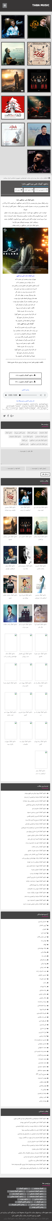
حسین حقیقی (42, 975)
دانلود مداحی (39, 1199)
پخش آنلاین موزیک (19, 432)
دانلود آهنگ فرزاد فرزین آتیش (37, 877)
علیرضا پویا (43, 1009)
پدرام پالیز (43, 960)
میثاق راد (44, 1089)
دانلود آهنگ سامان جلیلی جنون (37, 835)
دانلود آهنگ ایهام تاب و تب (38, 873)
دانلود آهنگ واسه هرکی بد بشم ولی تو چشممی (32, 1134)
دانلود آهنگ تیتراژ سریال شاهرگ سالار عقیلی (32, 1153)
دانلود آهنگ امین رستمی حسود (37, 812)
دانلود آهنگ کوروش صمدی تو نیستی (35, 1157)
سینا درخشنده (42, 1002)
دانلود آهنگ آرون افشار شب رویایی (35, 854)
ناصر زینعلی (43, 1097)
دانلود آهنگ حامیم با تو (39, 808)
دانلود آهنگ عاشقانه (15, 436)
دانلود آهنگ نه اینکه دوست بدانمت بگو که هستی (31, 1126)
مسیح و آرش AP (41, 1074)
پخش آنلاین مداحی (37, 1205)
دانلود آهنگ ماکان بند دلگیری (38, 1160)
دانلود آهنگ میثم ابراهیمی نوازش (36, 824)
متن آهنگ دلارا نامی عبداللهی (39, 444)
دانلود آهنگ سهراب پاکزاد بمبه (37, 892)
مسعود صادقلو (42, 1070)
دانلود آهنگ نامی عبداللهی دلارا (35, 184)
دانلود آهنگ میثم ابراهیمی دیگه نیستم (34, 1145)
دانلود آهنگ (27, 190)
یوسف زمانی (43, 1101)
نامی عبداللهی (23, 200)
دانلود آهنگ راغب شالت (39, 847)
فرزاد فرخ (43, 1028)
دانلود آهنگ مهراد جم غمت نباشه (36, 881)
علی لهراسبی (43, 1021)
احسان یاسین (42, 921)
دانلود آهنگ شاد (17, 1194)
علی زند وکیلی (42, 1017)
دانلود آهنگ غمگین (16, 1197)
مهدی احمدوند (42, 1078)
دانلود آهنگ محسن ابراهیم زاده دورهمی (34, 828)
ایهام (45, 944)
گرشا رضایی (43, 1036)
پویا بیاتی (44, 963)
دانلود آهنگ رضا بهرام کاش (38, 885)
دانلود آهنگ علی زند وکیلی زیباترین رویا (34, 1130)
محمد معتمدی (42, 1063)
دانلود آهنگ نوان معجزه (39, 1149)
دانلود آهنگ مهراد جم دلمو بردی (37, 866)
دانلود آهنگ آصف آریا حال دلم (37, 839)
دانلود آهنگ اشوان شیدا (39, 870)
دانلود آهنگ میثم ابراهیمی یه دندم (36, 896)
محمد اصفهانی (42, 1047)
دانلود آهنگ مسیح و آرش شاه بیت (36, 820)
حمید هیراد (43, 979)
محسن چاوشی (42, 1044)
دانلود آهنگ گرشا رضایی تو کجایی (36, 805)
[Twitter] (4, 416)
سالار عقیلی (43, 998)
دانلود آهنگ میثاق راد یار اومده (37, 862)
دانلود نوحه (24, 1199)
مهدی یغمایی (43, 1086)
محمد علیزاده (42, 1059)
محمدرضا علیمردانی (40, 1051)
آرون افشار (43, 925)
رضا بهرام (44, 986)
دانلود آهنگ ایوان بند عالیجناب (37, 889)
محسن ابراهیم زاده (40, 1040)
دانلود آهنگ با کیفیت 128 (24, 375)
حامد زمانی (43, 967)
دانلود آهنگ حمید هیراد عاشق (37, 850)
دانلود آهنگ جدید (28, 436)
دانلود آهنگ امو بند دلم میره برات (36, 843)
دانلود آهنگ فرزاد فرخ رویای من (37, 831)
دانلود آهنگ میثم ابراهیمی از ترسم (35, 797)
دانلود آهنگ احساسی (41, 436)
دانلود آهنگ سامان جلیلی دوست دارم (35, 904)
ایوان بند (44, 941)
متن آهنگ (24, 440)
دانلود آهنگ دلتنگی (36, 1194)
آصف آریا (44, 933)
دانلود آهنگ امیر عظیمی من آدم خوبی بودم (33, 1122)
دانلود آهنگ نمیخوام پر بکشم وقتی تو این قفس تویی (30, 1118)
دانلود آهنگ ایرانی (9, 1218)
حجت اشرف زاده (41, 971)
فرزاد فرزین (43, 1032)
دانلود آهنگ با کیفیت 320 (24, 382)
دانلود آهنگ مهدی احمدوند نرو (37, 900)
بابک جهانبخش (42, 948)
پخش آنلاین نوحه (37, 1207)
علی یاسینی (43, 1025)
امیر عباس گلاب (42, 937)
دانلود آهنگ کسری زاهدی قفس (37, 816)
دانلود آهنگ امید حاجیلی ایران (37, 1141)
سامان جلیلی (43, 994)
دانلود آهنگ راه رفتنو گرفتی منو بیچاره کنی (33, 1168)
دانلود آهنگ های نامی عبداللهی (38, 440)
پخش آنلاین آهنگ (32, 432)
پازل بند (44, 956)
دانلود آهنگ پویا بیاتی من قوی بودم (36, 793)
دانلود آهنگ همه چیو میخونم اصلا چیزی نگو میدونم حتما (29, 1164)
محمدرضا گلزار (42, 1055)
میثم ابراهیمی (42, 1093)
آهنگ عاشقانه (43, 432)
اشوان (45, 929)
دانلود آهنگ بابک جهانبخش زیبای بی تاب (34, 858)
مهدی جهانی (43, 1082)
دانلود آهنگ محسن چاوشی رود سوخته (35, 801)
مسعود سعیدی (42, 1067)
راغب (45, 983)
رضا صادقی (43, 990)
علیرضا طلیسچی (42, 1013)
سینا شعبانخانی (42, 1005)
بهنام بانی (44, 952)
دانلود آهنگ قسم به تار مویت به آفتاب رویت (33, 1138)
